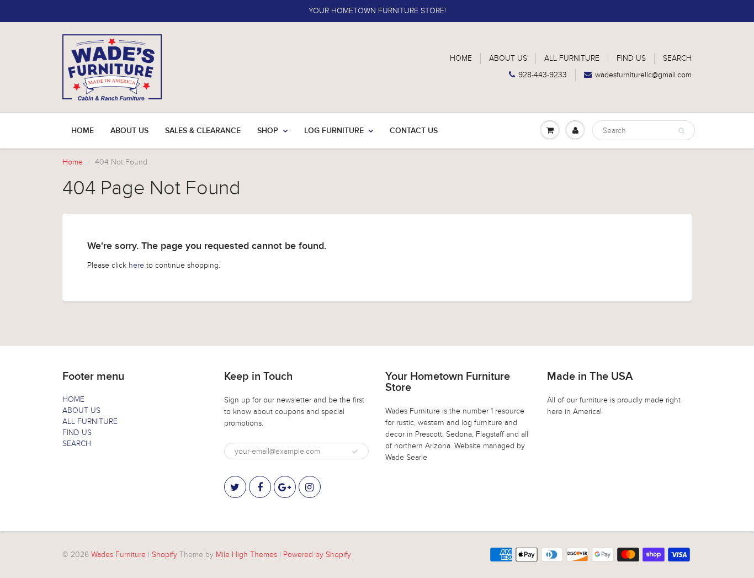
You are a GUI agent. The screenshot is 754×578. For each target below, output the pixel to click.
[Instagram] (310, 487)
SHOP (267, 131)
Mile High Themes (246, 554)
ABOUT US (508, 58)
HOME (461, 58)
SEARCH (677, 58)
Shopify (164, 554)
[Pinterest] (285, 487)
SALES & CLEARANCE (203, 131)
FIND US (631, 58)
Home (82, 131)
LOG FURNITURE (334, 131)
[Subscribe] (355, 451)
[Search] (681, 131)
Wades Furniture (118, 554)
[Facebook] (260, 487)
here (136, 265)
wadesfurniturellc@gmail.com (643, 74)
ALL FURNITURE (571, 58)
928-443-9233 (542, 74)
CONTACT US (414, 131)
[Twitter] (235, 487)
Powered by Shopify (317, 554)
